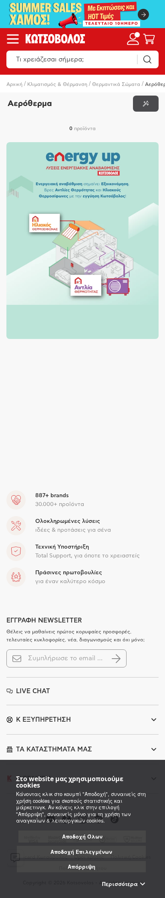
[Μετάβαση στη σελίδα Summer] (82, 14)
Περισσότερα (120, 884)
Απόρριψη (81, 866)
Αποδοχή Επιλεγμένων (81, 851)
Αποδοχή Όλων (82, 836)
